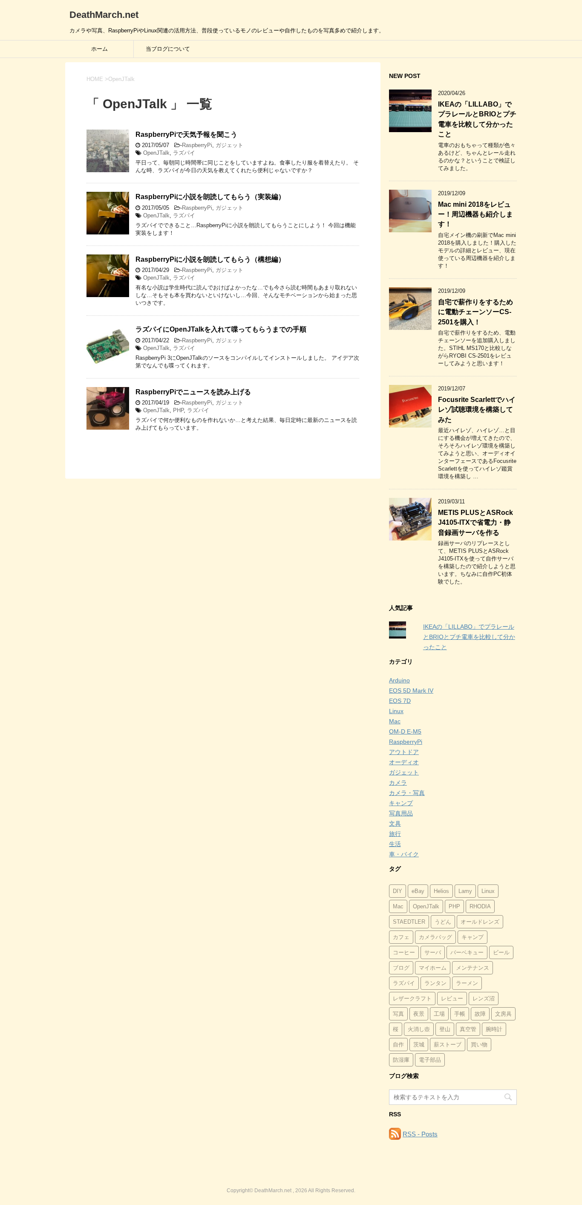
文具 (395, 823)
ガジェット (229, 145)
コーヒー (404, 952)
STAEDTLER (409, 922)
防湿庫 (401, 1060)
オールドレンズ (480, 922)
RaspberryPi (197, 145)
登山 (444, 1029)
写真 (398, 1014)
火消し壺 (419, 1029)
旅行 (395, 833)
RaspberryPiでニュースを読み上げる (193, 392)
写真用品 (401, 813)
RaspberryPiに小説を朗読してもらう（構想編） (210, 259)
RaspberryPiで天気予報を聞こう (186, 134)
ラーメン (467, 983)
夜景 (418, 1014)
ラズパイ (184, 153)
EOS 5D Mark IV (411, 690)
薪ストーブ (447, 1044)
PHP (178, 410)
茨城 (418, 1044)
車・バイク (404, 854)
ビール (501, 952)
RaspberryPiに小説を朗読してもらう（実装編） (210, 196)
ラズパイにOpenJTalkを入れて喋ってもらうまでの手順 (220, 329)
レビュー (452, 998)
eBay (418, 891)
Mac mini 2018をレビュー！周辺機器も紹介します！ (475, 214)
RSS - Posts (420, 1134)
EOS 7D (400, 700)
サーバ (432, 952)
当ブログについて (168, 49)
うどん (443, 922)
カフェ (401, 937)
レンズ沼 (484, 998)
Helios (441, 891)
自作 (398, 1044)
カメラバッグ (435, 937)
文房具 (503, 1014)
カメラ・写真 (407, 792)
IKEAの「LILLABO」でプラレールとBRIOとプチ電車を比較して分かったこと (477, 119)
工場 (439, 1014)
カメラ (398, 782)
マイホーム (433, 968)
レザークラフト (412, 998)
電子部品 (430, 1060)
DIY (397, 891)
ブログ (401, 968)
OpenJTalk (156, 153)
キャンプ (401, 803)
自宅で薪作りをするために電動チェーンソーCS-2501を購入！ (475, 312)
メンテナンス (472, 968)
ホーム (99, 49)
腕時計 (494, 1029)
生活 (395, 844)
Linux (396, 711)
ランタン (435, 983)
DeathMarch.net (103, 14)
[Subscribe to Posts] (395, 1134)
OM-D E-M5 (405, 731)
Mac (394, 721)
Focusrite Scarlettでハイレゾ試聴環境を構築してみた (477, 409)
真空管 (468, 1029)
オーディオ (404, 762)
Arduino (399, 680)
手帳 (459, 1014)
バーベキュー (467, 952)
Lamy (465, 891)
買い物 (479, 1044)
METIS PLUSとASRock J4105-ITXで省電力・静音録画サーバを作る (475, 522)
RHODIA (480, 906)
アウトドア (404, 751)
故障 (480, 1014)
